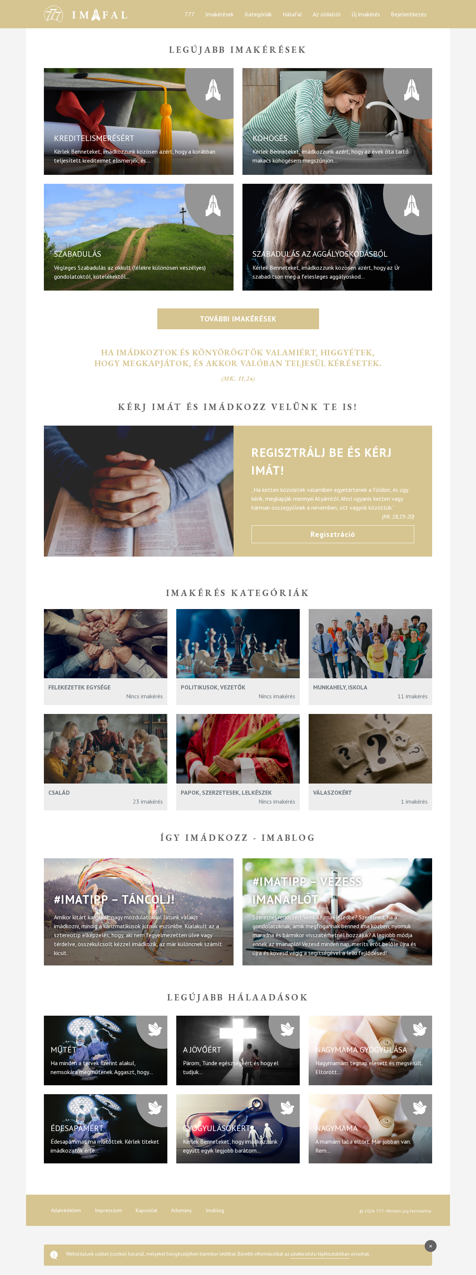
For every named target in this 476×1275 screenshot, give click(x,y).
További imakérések (238, 319)
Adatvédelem (66, 1210)
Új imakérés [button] (365, 14)
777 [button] (189, 14)
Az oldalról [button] (327, 14)
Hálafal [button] (292, 14)
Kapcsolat (146, 1210)
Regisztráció (333, 534)
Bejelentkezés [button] (409, 14)
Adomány (181, 1210)
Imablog (215, 1210)
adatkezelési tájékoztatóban (320, 1254)
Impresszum (108, 1210)
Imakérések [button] (219, 14)
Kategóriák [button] (258, 14)
